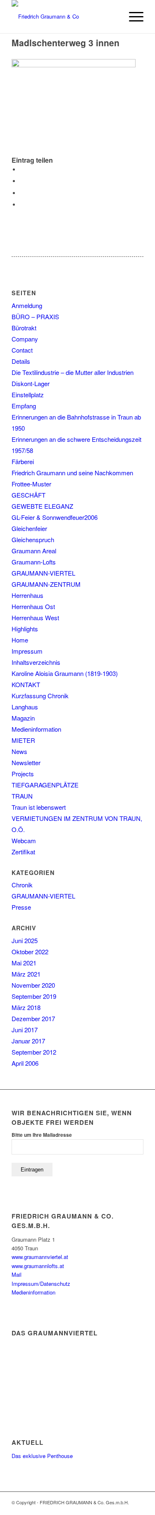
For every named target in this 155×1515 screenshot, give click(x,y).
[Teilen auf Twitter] (22, 181)
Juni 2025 (25, 940)
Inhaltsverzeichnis (36, 662)
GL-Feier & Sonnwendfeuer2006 (55, 517)
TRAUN (22, 796)
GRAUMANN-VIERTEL (43, 573)
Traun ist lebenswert (39, 807)
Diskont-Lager (31, 383)
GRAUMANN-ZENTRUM (46, 584)
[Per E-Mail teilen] (22, 205)
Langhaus (25, 706)
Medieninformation (36, 729)
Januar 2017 (28, 1040)
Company (25, 338)
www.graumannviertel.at (40, 1257)
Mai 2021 (24, 962)
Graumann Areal (34, 550)
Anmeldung (27, 305)
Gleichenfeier (29, 528)
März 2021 (26, 974)
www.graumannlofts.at (38, 1266)
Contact (22, 350)
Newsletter (26, 762)
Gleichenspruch (33, 539)
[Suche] (113, 16)
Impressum (27, 651)
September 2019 (34, 996)
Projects (23, 773)
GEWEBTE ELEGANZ (42, 506)
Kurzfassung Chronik (40, 695)
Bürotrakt (24, 327)
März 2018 (26, 1007)
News (19, 751)
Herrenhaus (27, 595)
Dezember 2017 (33, 1018)
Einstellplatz (28, 394)
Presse (21, 907)
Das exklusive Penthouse (42, 1456)
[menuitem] (113, 16)
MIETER (23, 740)
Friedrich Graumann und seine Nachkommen (72, 472)
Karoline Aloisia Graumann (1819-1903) (65, 673)
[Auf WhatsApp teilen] (22, 193)
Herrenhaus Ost (33, 606)
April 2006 (25, 1063)
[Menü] (132, 16)
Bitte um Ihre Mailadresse (42, 1134)
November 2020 (33, 985)
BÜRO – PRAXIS (35, 316)
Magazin (23, 718)
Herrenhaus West (35, 617)
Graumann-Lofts (34, 561)
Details (21, 361)
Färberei (23, 461)
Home (20, 639)
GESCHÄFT (28, 495)
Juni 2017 (25, 1029)
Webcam (24, 840)
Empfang (24, 405)
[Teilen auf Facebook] (22, 169)
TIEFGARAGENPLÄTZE (45, 784)
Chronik (22, 884)
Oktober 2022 (30, 951)
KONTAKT (26, 684)
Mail (16, 1274)
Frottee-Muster (31, 483)
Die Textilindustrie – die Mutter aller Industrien (73, 372)
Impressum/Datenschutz (41, 1283)
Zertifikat (23, 851)
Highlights (25, 628)
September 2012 (34, 1052)
